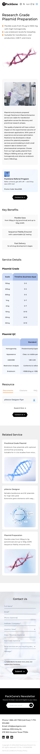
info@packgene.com (17, 726)
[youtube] (11, 737)
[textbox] (20, 629)
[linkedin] (3, 737)
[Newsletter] (31, 705)
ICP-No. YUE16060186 (24, 747)
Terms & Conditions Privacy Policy (14, 751)
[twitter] (7, 737)
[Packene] (10, 4)
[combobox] (20, 629)
